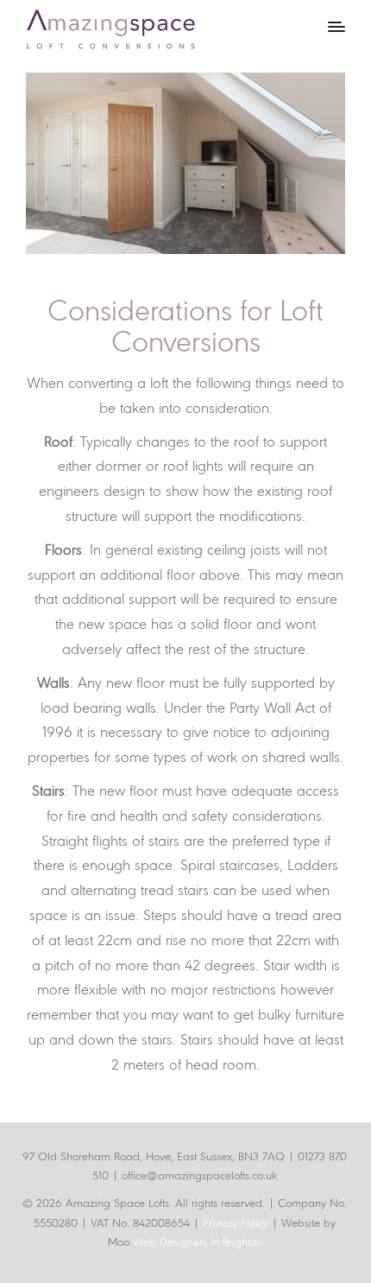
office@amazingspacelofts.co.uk (199, 1176)
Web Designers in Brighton (197, 1242)
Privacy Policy (237, 1223)
